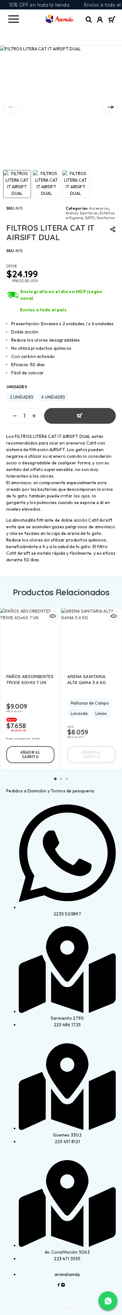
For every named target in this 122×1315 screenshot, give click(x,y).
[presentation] (11, 107)
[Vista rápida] (53, 616)
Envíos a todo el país (43, 310)
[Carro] (111, 20)
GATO (90, 217)
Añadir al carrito (80, 416)
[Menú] (13, 18)
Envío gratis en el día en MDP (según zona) (61, 295)
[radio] (22, 397)
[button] (30, 754)
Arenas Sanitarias (82, 213)
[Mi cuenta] (100, 20)
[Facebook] (59, 1285)
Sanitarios (106, 217)
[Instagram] (63, 1285)
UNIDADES (17, 386)
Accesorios (99, 208)
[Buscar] (89, 19)
